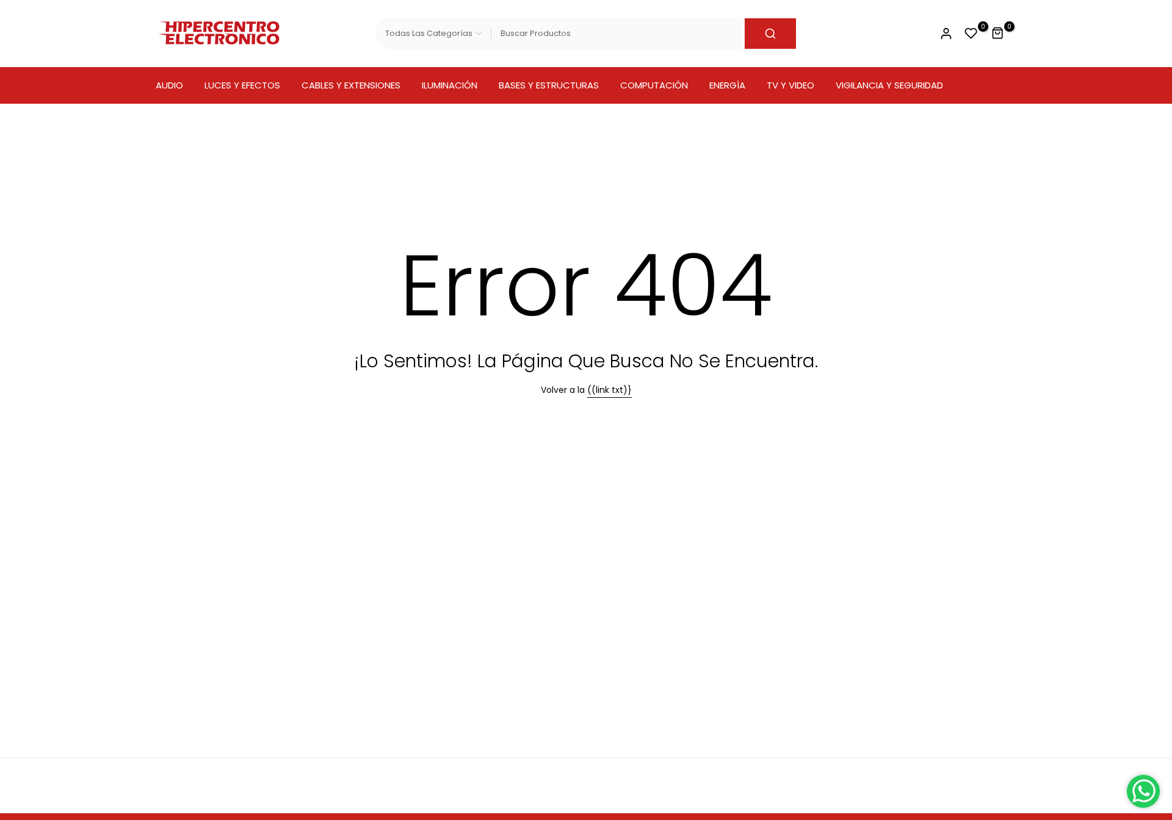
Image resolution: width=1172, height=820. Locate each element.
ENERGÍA (727, 85)
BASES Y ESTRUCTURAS (549, 85)
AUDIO (169, 85)
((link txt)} (609, 390)
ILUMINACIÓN (449, 85)
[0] (971, 33)
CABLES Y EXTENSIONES (351, 85)
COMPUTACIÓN (654, 85)
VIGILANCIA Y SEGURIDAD (889, 85)
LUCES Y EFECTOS (242, 85)
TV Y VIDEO (790, 85)
